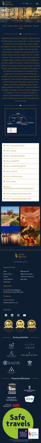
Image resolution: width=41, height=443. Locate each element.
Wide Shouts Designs (24, 441)
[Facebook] (5, 315)
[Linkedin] (12, 315)
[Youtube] (24, 315)
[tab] (20, 145)
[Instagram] (18, 315)
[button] (37, 4)
